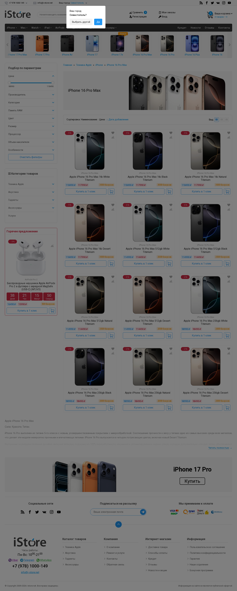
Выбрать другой (81, 21)
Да (98, 21)
